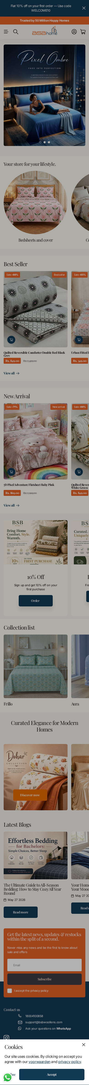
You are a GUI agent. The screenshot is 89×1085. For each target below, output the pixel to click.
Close (83, 1044)
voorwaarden (39, 1061)
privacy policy (69, 1061)
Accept (52, 1074)
